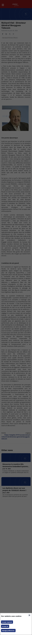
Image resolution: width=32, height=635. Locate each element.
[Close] (29, 615)
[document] (16, 624)
